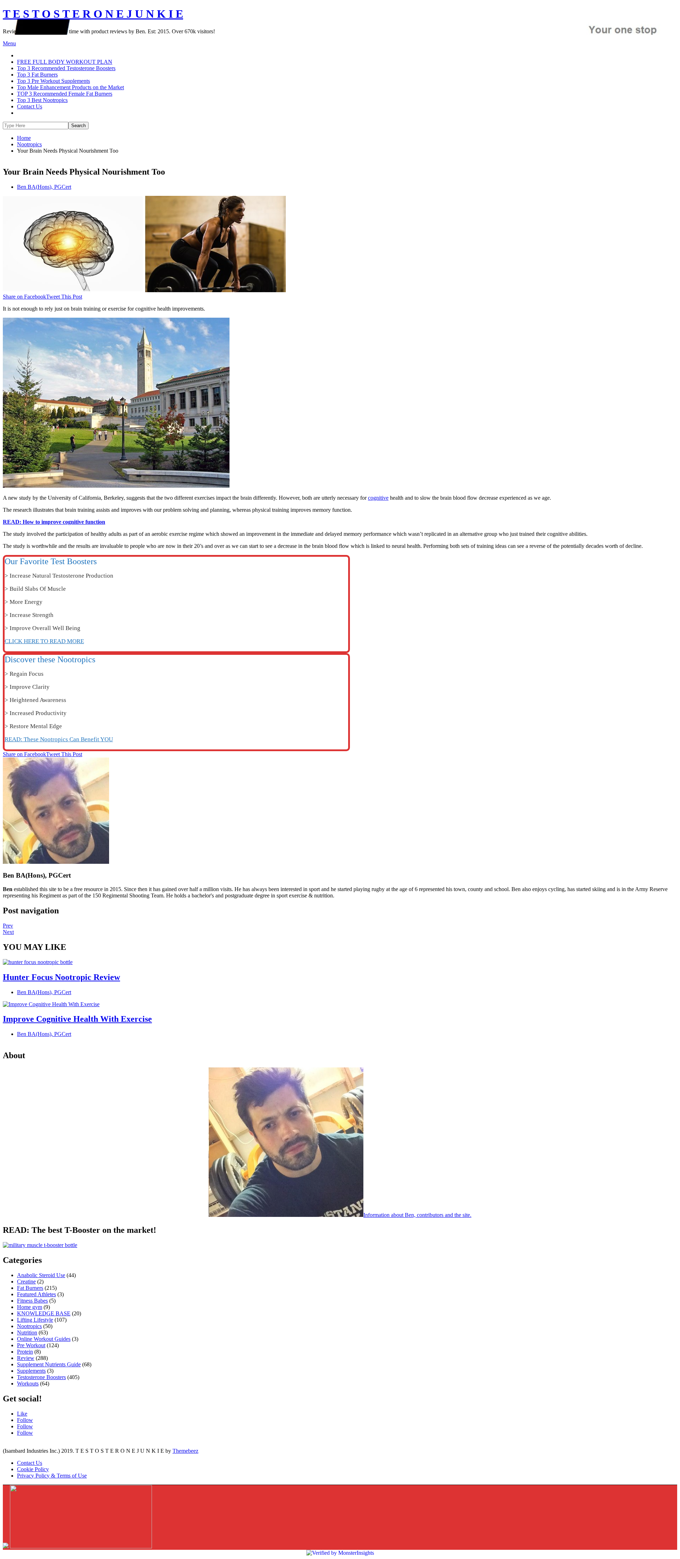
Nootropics (29, 1326)
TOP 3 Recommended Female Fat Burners (64, 94)
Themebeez (185, 1451)
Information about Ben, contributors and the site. (417, 1215)
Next (8, 932)
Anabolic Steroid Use (41, 1275)
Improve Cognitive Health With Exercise (77, 1019)
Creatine (26, 1282)
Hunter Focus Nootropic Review (61, 977)
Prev (8, 926)
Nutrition (27, 1333)
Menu (9, 43)
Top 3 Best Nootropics (42, 100)
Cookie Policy (33, 1469)
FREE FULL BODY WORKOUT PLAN (64, 62)
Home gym (29, 1307)
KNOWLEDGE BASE (43, 1313)
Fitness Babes (32, 1301)
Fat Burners (30, 1288)
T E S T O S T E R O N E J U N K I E (93, 13)
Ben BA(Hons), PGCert (44, 187)
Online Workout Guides (43, 1339)
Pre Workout (31, 1345)
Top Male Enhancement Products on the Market (70, 87)
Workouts (28, 1384)
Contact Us (29, 106)
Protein (25, 1352)
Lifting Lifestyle (35, 1320)
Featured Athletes (36, 1294)
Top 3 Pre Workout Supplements (53, 81)
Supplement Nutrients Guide (49, 1364)
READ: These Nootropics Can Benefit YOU (59, 739)
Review (25, 1358)
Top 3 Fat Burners (37, 75)
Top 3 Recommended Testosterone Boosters (66, 68)
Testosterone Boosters (41, 1377)
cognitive (378, 498)
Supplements (31, 1371)
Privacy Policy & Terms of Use (52, 1476)
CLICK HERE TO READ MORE (44, 641)
